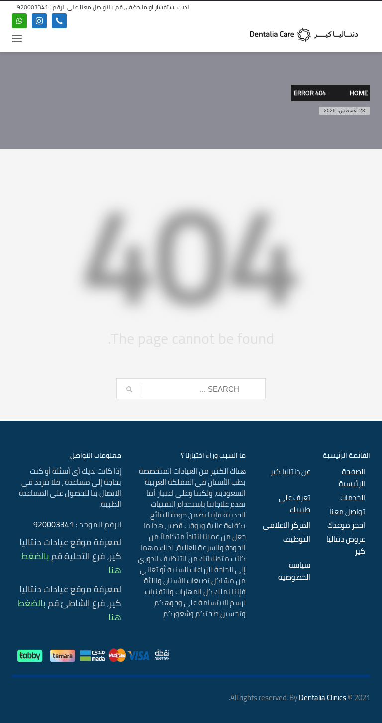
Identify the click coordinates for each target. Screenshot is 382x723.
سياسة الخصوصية (294, 571)
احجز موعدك (346, 525)
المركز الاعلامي (286, 525)
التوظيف (296, 539)
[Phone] (59, 20)
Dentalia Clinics (322, 697)
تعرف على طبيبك (294, 504)
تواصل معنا (347, 511)
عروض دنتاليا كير (345, 545)
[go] (129, 389)
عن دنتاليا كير (290, 472)
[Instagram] (39, 20)
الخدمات (352, 498)
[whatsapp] (19, 20)
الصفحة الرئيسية (352, 478)
